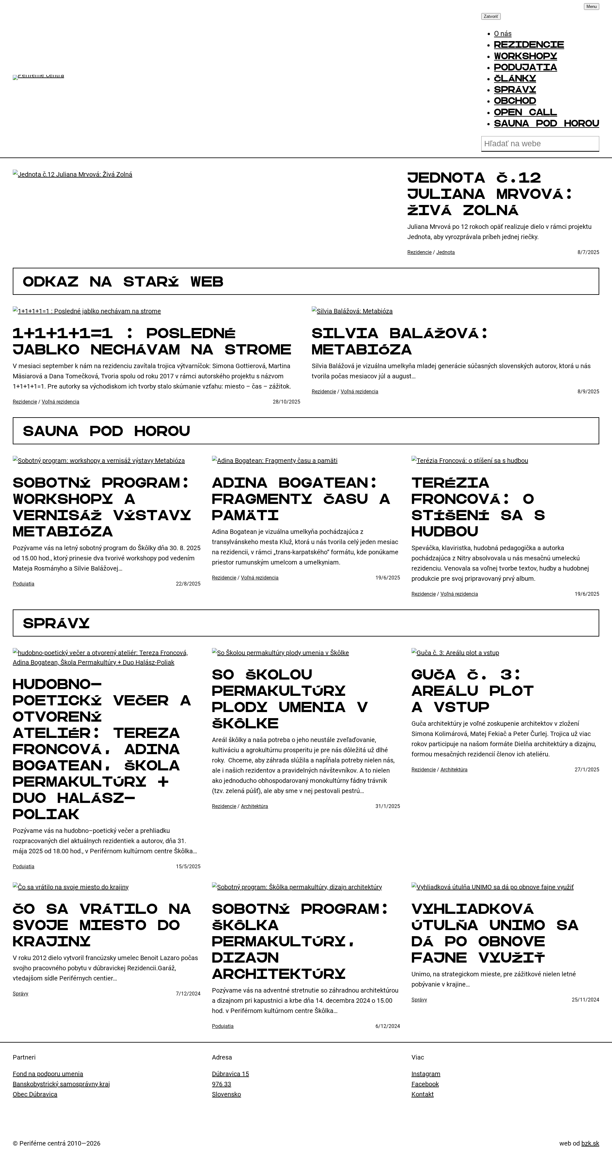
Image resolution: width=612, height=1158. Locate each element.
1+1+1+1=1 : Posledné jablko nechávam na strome (152, 341)
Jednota (445, 252)
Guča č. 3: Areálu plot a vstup (473, 690)
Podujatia (23, 584)
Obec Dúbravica (35, 1094)
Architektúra (254, 806)
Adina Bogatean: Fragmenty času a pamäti (301, 499)
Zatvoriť (491, 16)
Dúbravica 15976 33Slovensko (230, 1084)
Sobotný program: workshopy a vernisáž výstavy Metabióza (102, 507)
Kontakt (423, 1094)
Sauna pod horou (106, 431)
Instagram (426, 1074)
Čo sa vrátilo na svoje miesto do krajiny (102, 925)
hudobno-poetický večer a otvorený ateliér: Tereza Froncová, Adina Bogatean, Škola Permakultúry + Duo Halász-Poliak (102, 749)
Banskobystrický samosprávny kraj (61, 1084)
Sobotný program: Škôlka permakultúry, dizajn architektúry (301, 941)
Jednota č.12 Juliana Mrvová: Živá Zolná (491, 193)
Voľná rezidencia (60, 402)
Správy (56, 623)
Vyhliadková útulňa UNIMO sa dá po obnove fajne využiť (495, 933)
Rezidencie (419, 252)
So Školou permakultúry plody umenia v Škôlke (290, 699)
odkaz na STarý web (123, 281)
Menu (591, 6)
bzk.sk (590, 1143)
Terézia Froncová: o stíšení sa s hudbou (478, 507)
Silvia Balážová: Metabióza (401, 341)
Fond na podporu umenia (48, 1074)
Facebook (425, 1084)
